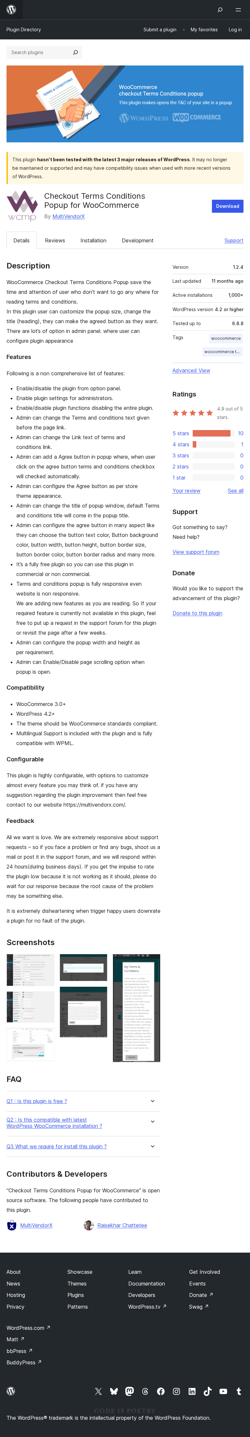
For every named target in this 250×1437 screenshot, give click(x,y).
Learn (135, 1272)
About (14, 1272)
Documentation (146, 1283)
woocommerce (226, 338)
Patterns (77, 1306)
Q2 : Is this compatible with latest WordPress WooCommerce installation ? (54, 1123)
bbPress (20, 1351)
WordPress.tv (147, 1306)
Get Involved (204, 1272)
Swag (199, 1306)
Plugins (75, 1295)
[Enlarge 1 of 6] (45, 962)
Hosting (16, 1295)
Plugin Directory (24, 29)
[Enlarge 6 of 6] (151, 962)
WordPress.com (29, 1328)
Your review (187, 490)
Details (21, 240)
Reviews (55, 240)
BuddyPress (24, 1362)
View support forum (196, 552)
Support (234, 240)
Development (138, 240)
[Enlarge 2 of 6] (45, 1000)
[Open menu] (239, 10)
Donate (201, 1295)
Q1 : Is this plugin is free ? (37, 1101)
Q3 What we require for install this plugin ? (57, 1146)
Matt (16, 1339)
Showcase (79, 1272)
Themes (77, 1283)
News (13, 1283)
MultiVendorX (68, 216)
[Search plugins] (75, 52)
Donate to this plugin (197, 613)
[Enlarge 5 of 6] (98, 995)
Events (197, 1283)
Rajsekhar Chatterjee (122, 1225)
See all (235, 490)
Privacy (15, 1306)
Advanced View (191, 370)
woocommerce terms (223, 351)
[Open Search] (220, 10)
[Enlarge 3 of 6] (45, 1036)
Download (227, 206)
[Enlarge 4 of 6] (98, 962)
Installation (93, 240)
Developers (141, 1295)
